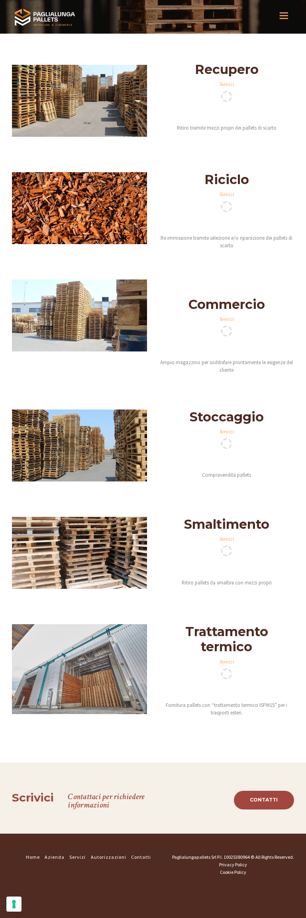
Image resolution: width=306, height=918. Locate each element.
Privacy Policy (233, 865)
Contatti (264, 800)
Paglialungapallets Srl (194, 857)
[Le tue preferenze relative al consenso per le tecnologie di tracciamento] (14, 904)
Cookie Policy (233, 872)
